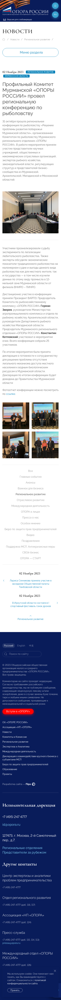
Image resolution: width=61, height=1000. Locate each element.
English (21, 645)
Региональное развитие (37, 39)
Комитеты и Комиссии (14, 737)
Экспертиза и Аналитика (15, 746)
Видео (30, 535)
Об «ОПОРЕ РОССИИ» (15, 722)
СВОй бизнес (30, 552)
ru (55, 14)
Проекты (7, 774)
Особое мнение (30, 523)
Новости (14, 39)
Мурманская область (16, 76)
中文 (31, 645)
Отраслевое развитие (30, 500)
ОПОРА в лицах (30, 511)
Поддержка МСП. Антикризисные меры (30, 546)
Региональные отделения (22, 848)
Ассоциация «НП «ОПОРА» (17, 727)
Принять (15, 990)
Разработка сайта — (16, 784)
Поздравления (31, 540)
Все (30, 470)
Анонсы (30, 482)
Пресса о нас (30, 517)
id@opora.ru (11, 825)
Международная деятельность (30, 505)
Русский (8, 645)
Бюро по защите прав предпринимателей (31, 529)
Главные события (30, 476)
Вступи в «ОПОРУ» (18, 711)
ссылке (10, 393)
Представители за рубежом (24, 852)
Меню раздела (31, 52)
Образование (9, 769)
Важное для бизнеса (30, 488)
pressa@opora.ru (11, 943)
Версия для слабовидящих (19, 19)
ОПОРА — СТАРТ (30, 558)
